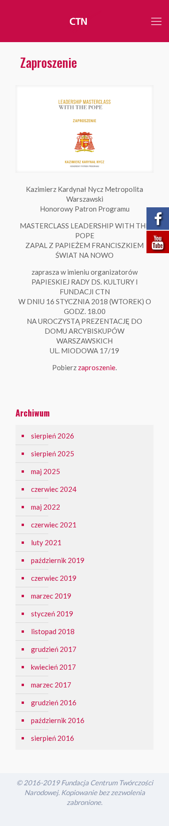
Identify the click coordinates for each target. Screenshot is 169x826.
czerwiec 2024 (54, 489)
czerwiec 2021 (54, 524)
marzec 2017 (51, 684)
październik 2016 (57, 720)
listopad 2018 (53, 631)
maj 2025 (45, 471)
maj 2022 (45, 507)
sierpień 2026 (52, 435)
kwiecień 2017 (53, 667)
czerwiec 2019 (54, 578)
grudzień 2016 (54, 702)
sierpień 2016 (52, 738)
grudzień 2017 (54, 649)
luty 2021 (46, 542)
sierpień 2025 (52, 453)
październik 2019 (57, 560)
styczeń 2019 (52, 613)
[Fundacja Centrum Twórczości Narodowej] (84, 21)
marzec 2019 (51, 596)
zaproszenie (96, 367)
